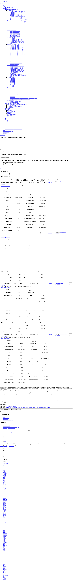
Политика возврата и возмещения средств (11, 427)
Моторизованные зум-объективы (16, 63)
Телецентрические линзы (14, 72)
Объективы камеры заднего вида (16, 40)
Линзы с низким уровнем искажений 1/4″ (18, 21)
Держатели (9, 110)
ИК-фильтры (7, 108)
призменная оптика (11, 117)
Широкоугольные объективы (13, 44)
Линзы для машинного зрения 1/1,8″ (17, 67)
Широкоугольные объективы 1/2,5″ (16, 53)
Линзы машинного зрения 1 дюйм (16, 69)
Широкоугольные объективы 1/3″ (16, 49)
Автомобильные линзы (11, 37)
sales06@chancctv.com (7, 454)
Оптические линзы (8, 112)
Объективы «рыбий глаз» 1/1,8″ (16, 17)
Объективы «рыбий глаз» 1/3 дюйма (17, 12)
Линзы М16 (12, 86)
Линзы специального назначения (13, 87)
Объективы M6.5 (13, 81)
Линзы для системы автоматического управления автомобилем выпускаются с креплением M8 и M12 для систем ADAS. (29, 407)
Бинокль (9, 120)
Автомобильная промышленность (11, 123)
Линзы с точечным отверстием (16, 62)
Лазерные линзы (13, 90)
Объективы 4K (12, 38)
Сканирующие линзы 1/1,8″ (15, 36)
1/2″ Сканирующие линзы (15, 35)
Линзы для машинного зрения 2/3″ (16, 68)
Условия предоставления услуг (9, 428)
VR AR (6, 128)
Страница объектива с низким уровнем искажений (19, 29)
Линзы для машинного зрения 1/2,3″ (17, 66)
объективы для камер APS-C (12, 105)
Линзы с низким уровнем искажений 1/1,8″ (18, 25)
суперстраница (12, 76)
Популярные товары (4, 446)
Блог (4, 130)
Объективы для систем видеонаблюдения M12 (19, 59)
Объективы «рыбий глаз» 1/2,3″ (16, 15)
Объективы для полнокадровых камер (14, 106)
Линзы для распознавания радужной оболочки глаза (20, 89)
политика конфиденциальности (9, 425)
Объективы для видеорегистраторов (17, 41)
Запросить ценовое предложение (59, 284)
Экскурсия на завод (9, 7)
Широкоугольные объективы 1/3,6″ (16, 47)
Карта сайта (11, 446)
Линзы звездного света (14, 64)
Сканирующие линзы (11, 30)
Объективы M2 (13, 78)
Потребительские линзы (12, 100)
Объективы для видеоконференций (16, 88)
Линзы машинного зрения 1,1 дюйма (17, 70)
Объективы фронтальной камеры (16, 39)
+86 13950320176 (6, 463)
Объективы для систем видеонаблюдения (15, 57)
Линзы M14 (12, 85)
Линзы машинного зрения (12, 65)
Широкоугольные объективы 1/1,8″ (16, 55)
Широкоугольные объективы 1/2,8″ (16, 51)
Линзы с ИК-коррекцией (14, 58)
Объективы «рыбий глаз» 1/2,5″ (16, 14)
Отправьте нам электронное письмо (7, 168)
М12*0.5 (50, 334)
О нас (4, 6)
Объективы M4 (13, 79)
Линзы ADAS (12, 43)
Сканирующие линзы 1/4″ (15, 31)
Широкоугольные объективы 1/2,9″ (16, 50)
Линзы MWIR (12, 97)
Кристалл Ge (9, 113)
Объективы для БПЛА (14, 102)
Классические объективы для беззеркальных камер (17, 104)
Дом (3, 5)
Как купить (5, 133)
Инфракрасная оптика (11, 114)
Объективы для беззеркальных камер (12, 103)
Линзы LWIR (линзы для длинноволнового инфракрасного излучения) (23, 98)
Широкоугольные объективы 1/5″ (16, 45)
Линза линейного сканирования (16, 74)
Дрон (6, 125)
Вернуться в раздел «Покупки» (6, 141)
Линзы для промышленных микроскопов (18, 75)
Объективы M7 (13, 82)
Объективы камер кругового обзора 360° (17, 42)
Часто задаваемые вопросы (8, 131)
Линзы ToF (12, 91)
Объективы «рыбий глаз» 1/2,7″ (16, 13)
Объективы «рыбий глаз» (12, 10)
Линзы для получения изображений (12, 9)
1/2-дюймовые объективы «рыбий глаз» (17, 16)
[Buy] (69, 284)
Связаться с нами (6, 132)
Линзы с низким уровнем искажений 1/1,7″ (18, 26)
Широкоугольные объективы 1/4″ (16, 46)
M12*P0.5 (50, 182)
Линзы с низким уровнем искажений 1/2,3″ (18, 23)
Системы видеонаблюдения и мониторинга (13, 129)
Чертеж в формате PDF (5, 186)
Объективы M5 (13, 80)
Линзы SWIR (12, 96)
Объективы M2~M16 (11, 77)
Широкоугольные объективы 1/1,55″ (17, 56)
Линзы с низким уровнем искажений (14, 20)
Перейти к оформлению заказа (19, 141)
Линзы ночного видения (14, 92)
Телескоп (7, 119)
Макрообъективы (13, 73)
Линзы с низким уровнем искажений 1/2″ (18, 24)
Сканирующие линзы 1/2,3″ (15, 34)
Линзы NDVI (12, 95)
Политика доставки (6, 426)
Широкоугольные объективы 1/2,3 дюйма (18, 54)
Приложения (5, 122)
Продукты (5, 8)
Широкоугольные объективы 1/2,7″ (16, 52)
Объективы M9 (13, 84)
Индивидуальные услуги (10, 118)
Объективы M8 (13, 83)
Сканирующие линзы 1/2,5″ (15, 33)
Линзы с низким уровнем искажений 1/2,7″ (18, 22)
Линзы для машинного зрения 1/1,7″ (17, 71)
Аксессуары (7, 109)
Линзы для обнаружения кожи (15, 101)
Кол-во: (1, 403)
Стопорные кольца (11, 111)
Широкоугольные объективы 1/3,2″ (16, 48)
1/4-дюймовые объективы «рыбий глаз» (17, 11)
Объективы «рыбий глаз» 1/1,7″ (16, 18)
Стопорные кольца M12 (11, 406)
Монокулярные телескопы (12, 121)
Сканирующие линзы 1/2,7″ (15, 32)
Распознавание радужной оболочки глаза (13, 124)
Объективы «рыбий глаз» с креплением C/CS (18, 19)
